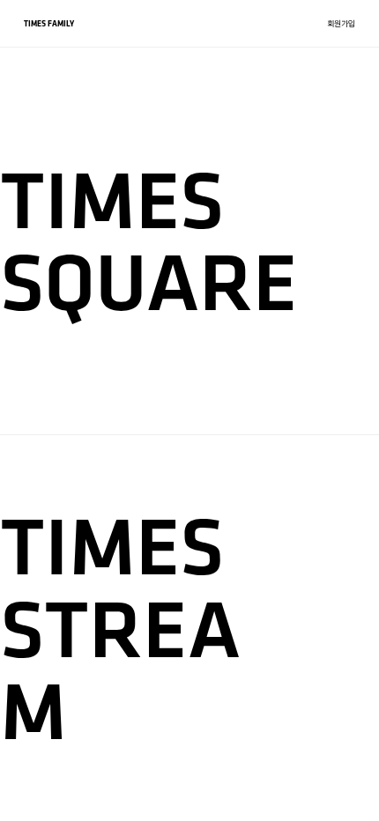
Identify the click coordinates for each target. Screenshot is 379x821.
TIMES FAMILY (49, 23)
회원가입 (341, 23)
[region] (189, 410)
